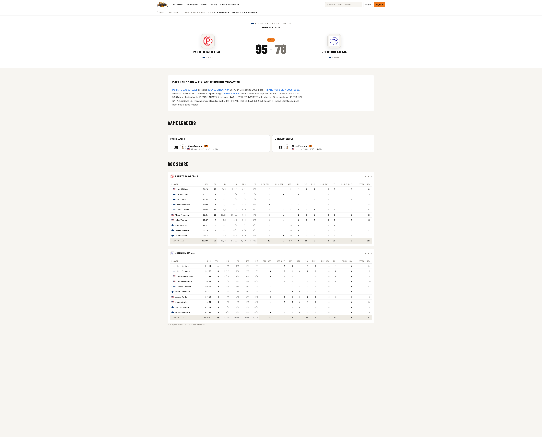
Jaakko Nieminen (182, 230)
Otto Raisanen (181, 235)
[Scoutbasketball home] (162, 4)
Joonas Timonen (184, 286)
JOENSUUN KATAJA (334, 52)
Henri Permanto (183, 271)
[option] (223, 147)
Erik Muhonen (183, 194)
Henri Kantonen (183, 266)
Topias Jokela (183, 210)
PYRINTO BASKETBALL (207, 52)
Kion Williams (181, 225)
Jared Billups (182, 189)
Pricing (214, 4)
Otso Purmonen (182, 307)
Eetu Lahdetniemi (182, 312)
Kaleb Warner (181, 220)
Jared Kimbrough (184, 281)
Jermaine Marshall (185, 276)
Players (204, 4)
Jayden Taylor (181, 297)
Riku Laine (181, 199)
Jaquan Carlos (181, 302)
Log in (368, 4)
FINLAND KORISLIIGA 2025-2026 (197, 12)
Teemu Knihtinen (182, 292)
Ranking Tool (192, 4)
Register (379, 4)
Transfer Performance (229, 4)
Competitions (177, 4)
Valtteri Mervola (183, 204)
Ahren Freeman (231, 93)
